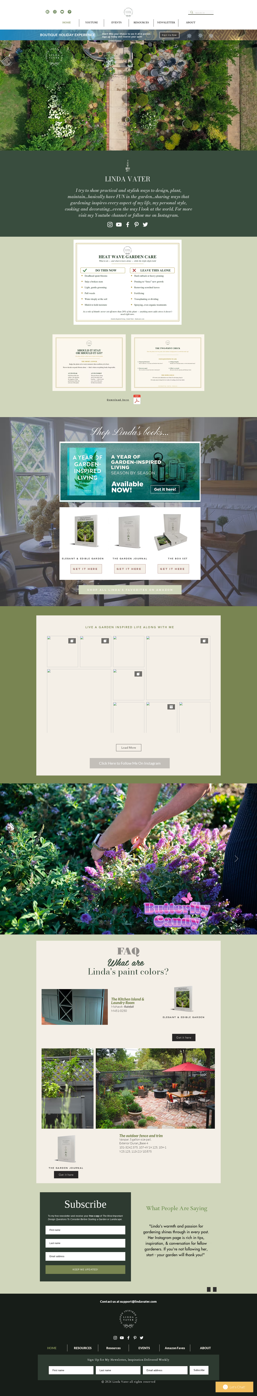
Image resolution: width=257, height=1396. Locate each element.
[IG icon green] (55, 12)
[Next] (236, 858)
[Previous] (20, 858)
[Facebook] (127, 224)
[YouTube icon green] (62, 12)
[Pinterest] (136, 224)
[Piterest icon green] (69, 12)
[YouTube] (118, 224)
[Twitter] (145, 224)
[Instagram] (109, 224)
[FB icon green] (47, 12)
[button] (116, 23)
